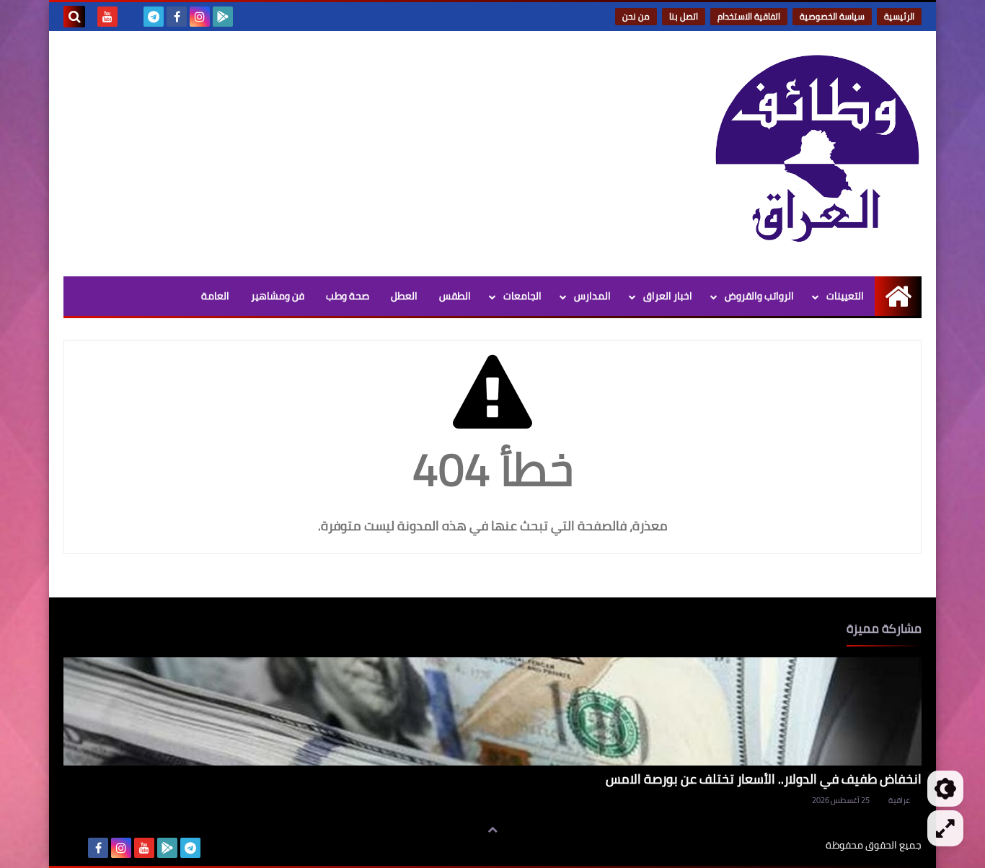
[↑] (492, 830)
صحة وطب (347, 295)
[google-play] (223, 16)
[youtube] (107, 16)
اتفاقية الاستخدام (748, 16)
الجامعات (522, 295)
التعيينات (845, 295)
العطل (404, 295)
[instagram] (200, 16)
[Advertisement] (325, 154)
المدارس (592, 295)
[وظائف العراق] (817, 149)
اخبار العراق (667, 295)
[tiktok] (130, 16)
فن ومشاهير (277, 295)
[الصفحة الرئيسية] (898, 296)
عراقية (899, 800)
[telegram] (153, 16)
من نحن (636, 16)
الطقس (455, 295)
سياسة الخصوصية (832, 16)
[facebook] (177, 16)
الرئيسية (899, 16)
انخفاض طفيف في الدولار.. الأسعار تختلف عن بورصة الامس (764, 779)
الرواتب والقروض (759, 295)
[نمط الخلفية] (945, 828)
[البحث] (74, 16)
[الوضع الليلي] (945, 789)
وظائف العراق (781, 845)
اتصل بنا (683, 16)
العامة (215, 295)
